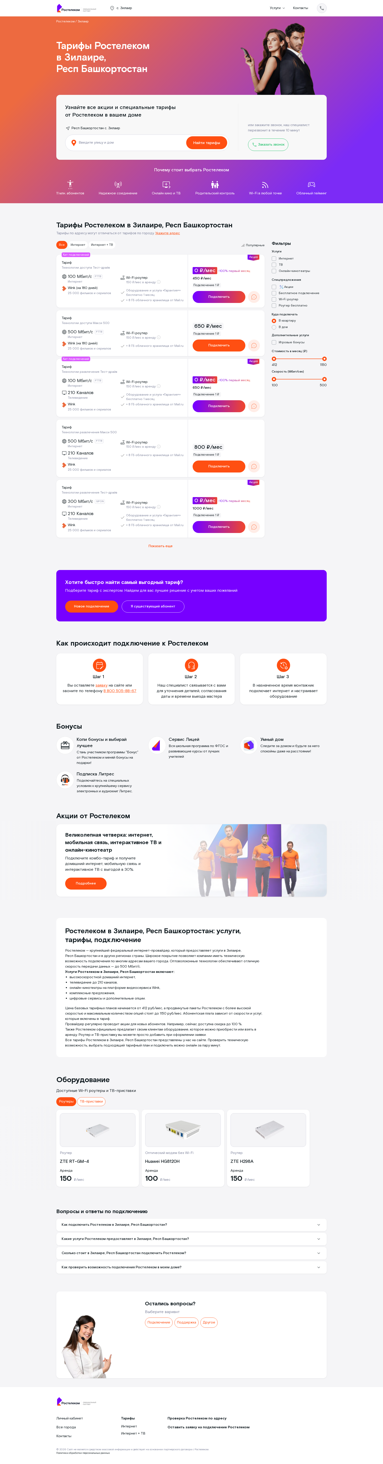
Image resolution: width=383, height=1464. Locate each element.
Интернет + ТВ (102, 245)
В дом (283, 327)
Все (62, 245)
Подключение (158, 1322)
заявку (101, 685)
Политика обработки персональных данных (83, 1453)
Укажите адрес (167, 233)
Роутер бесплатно (293, 306)
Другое (209, 1322)
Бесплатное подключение (299, 293)
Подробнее (86, 883)
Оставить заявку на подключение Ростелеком (209, 1427)
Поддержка (186, 1322)
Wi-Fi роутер (289, 299)
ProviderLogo (78, 8)
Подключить (219, 297)
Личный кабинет (69, 1418)
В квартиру (287, 321)
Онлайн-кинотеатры (294, 271)
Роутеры (66, 1101)
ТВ (281, 265)
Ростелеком (65, 21)
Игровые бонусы (292, 342)
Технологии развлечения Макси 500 (89, 432)
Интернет (78, 245)
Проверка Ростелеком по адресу (197, 1418)
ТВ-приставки (91, 1101)
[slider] (274, 359)
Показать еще (161, 546)
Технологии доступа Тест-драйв (86, 268)
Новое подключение (91, 606)
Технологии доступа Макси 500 (85, 323)
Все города (66, 1427)
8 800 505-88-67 (120, 690)
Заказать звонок (271, 144)
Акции (288, 287)
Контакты (300, 8)
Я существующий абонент (153, 606)
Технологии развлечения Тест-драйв (89, 372)
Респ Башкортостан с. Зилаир (95, 128)
